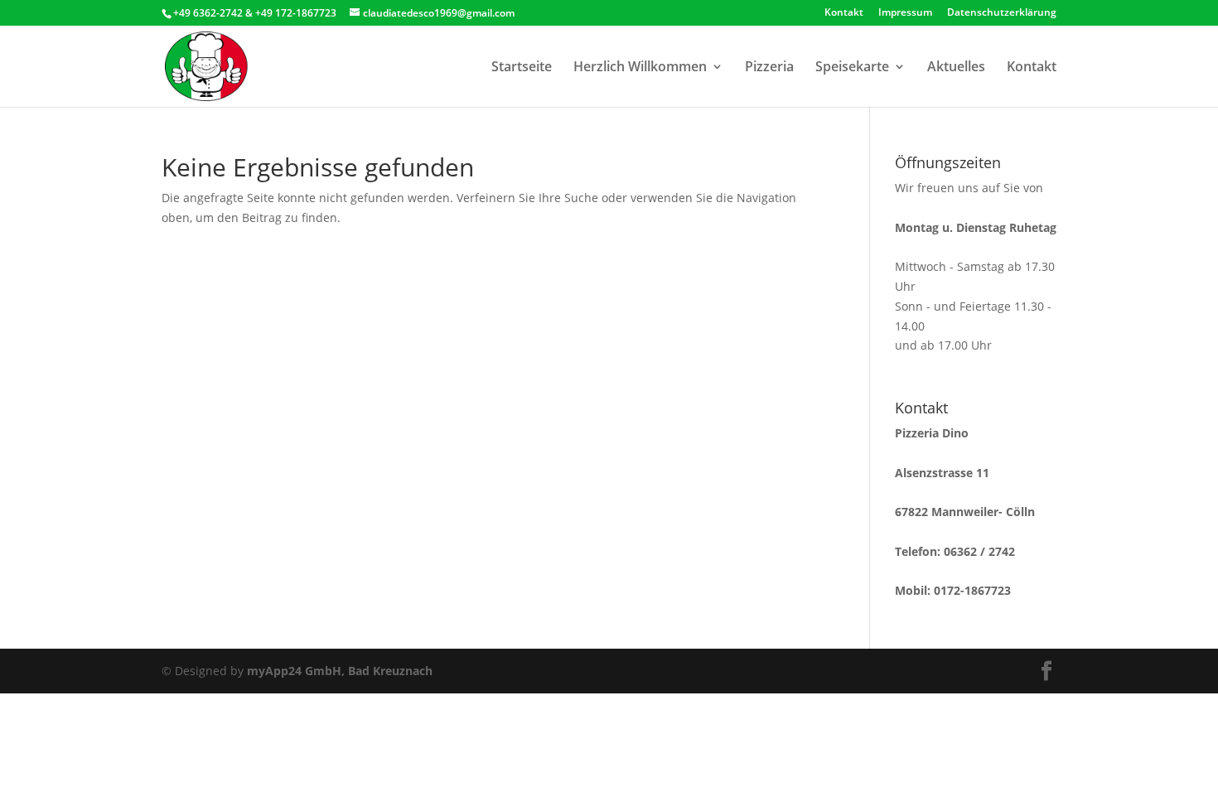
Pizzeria (769, 67)
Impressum (905, 13)
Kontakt (843, 13)
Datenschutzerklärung (1001, 13)
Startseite (521, 67)
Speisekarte (852, 67)
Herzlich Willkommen (640, 67)
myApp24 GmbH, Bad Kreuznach (340, 671)
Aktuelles (956, 67)
